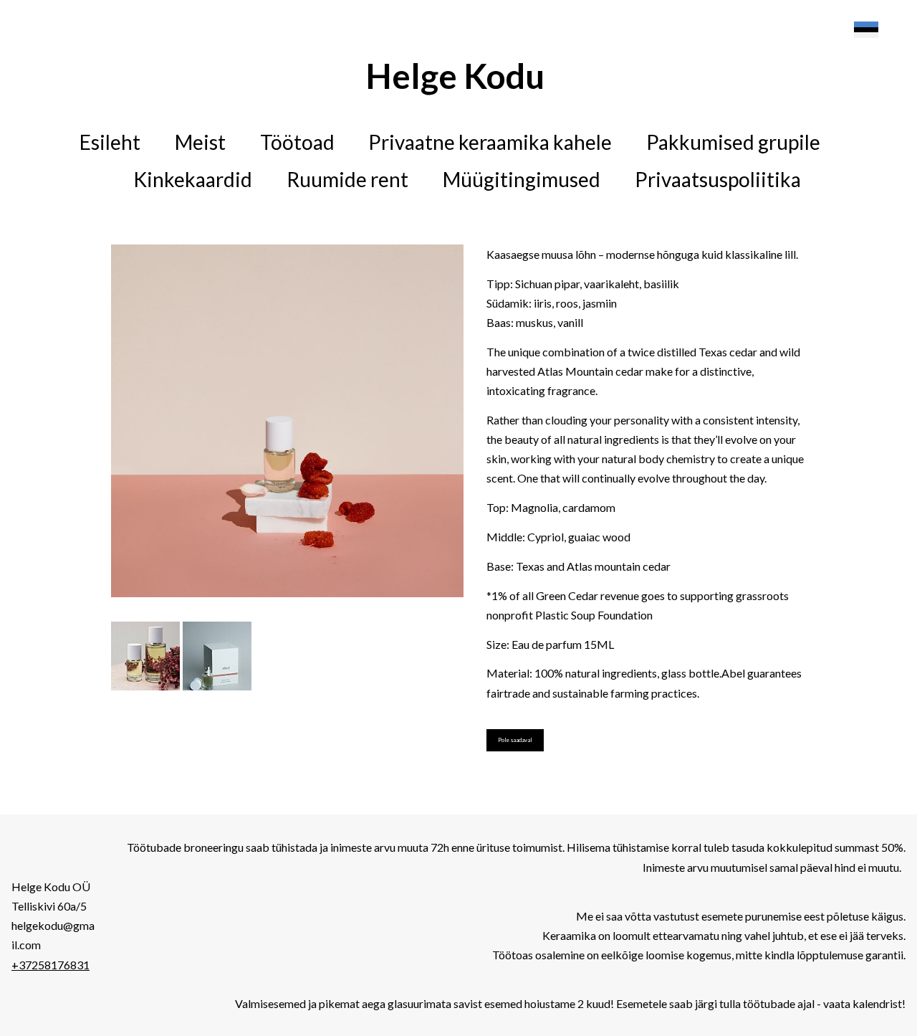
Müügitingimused (521, 179)
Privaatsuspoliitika (718, 179)
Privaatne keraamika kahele (490, 142)
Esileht (110, 142)
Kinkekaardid (192, 179)
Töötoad (297, 142)
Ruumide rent (347, 179)
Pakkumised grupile (733, 142)
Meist (200, 142)
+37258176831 (50, 964)
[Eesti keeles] (866, 30)
